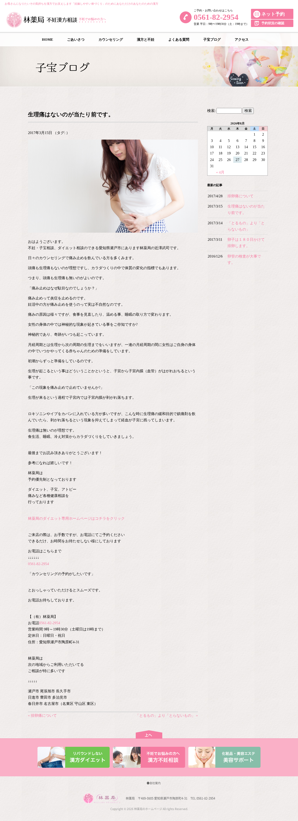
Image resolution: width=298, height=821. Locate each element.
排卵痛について (240, 196)
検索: (211, 111)
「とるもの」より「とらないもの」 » (166, 715)
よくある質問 (178, 39)
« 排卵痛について (42, 715)
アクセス (242, 39)
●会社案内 (154, 783)
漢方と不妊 (145, 39)
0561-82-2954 (216, 17)
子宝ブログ (212, 39)
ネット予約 (273, 14)
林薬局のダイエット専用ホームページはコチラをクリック (76, 518)
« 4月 (220, 172)
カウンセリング (110, 39)
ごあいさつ (76, 39)
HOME (47, 39)
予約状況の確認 (272, 23)
